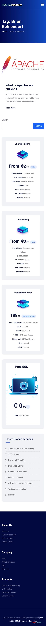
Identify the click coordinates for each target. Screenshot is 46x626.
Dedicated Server (15, 466)
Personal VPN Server (17, 472)
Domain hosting (8, 596)
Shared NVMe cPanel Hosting (21, 449)
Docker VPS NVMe (16, 460)
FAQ (4, 565)
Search (5, 120)
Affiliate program (8, 562)
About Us (5, 531)
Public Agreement (9, 535)
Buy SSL (5, 569)
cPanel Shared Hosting (11, 585)
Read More (11, 108)
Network (11, 495)
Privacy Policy (7, 538)
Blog (3, 558)
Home (4, 32)
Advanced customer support (20, 483)
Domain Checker (15, 477)
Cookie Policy (7, 542)
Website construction (17, 489)
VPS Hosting (14, 454)
